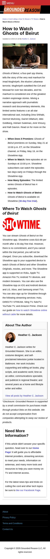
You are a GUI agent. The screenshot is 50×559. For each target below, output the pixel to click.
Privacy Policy (9, 517)
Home (5, 19)
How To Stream (24, 19)
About (5, 512)
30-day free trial (27, 201)
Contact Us (8, 529)
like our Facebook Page (28, 490)
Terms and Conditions (12, 523)
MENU (10, 3)
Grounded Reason (25, 9)
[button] (4, 3)
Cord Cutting (12, 19)
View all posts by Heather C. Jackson (24, 395)
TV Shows (34, 19)
